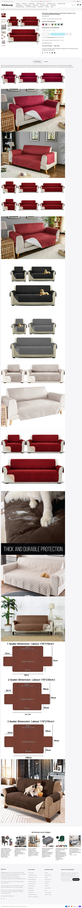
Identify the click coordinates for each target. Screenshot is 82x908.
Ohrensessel (53, 5)
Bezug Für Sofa (48, 894)
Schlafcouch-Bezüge (31, 6)
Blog (52, 6)
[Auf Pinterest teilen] (47, 52)
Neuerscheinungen (56, 48)
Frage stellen (56, 45)
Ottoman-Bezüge (44, 5)
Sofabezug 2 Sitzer (65, 48)
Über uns (47, 883)
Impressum (47, 881)
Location (74, 1)
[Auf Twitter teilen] (45, 52)
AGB (46, 890)
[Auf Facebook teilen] (42, 52)
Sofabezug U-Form (51, 3)
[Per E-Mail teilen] (54, 52)
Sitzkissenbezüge (61, 3)
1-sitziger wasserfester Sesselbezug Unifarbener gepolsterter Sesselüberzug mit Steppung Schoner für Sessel (20, 852)
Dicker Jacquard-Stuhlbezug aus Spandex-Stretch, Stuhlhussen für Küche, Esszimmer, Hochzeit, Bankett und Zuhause (33, 852)
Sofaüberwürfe (19, 5)
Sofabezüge (31, 3)
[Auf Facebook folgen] (1, 899)
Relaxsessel (35, 5)
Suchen (46, 873)
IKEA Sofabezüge (32, 879)
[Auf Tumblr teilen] (49, 52)
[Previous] (9, 29)
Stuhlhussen (40, 6)
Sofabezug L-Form (40, 3)
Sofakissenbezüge (20, 6)
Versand (46, 61)
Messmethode (48, 875)
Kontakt (47, 6)
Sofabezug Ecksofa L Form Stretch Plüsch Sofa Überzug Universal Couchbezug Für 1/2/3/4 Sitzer (75, 851)
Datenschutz (47, 888)
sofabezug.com (12, 906)
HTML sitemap (48, 892)
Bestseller (24, 3)
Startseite (18, 3)
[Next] (38, 29)
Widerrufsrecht (48, 879)
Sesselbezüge (28, 5)
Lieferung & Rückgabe (47, 45)
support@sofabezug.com (8, 1)
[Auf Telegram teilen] (52, 52)
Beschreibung (37, 61)
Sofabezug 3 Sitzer (74, 48)
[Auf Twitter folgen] (4, 899)
